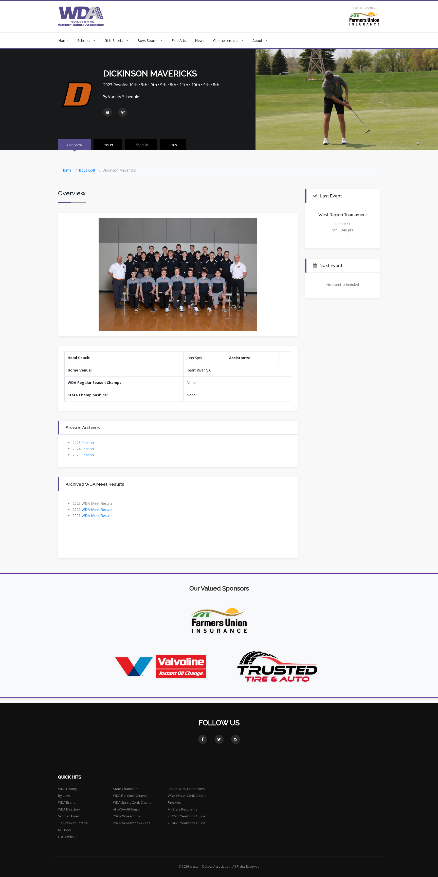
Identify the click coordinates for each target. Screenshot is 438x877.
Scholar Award (69, 816)
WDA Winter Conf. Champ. (187, 795)
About (257, 40)
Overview (74, 144)
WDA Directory (69, 809)
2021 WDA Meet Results (92, 515)
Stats (173, 144)
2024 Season (83, 448)
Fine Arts (179, 40)
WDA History (67, 788)
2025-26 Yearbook (126, 816)
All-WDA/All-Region (127, 809)
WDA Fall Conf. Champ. (130, 795)
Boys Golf (87, 170)
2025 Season (83, 442)
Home (63, 40)
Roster (107, 144)
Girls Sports (113, 40)
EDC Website (68, 836)
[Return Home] (81, 16)
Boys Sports (147, 40)
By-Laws (64, 795)
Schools (83, 40)
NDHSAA (64, 830)
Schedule (141, 144)
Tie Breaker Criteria (73, 823)
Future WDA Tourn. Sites (186, 788)
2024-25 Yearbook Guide (186, 823)
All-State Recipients (182, 809)
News (199, 40)
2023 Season (83, 454)
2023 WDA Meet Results (92, 503)
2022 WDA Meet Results (92, 509)
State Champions (126, 788)
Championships (225, 40)
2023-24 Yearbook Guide (132, 823)
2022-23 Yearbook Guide (186, 816)
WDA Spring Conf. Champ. (132, 802)
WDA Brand (67, 802)
